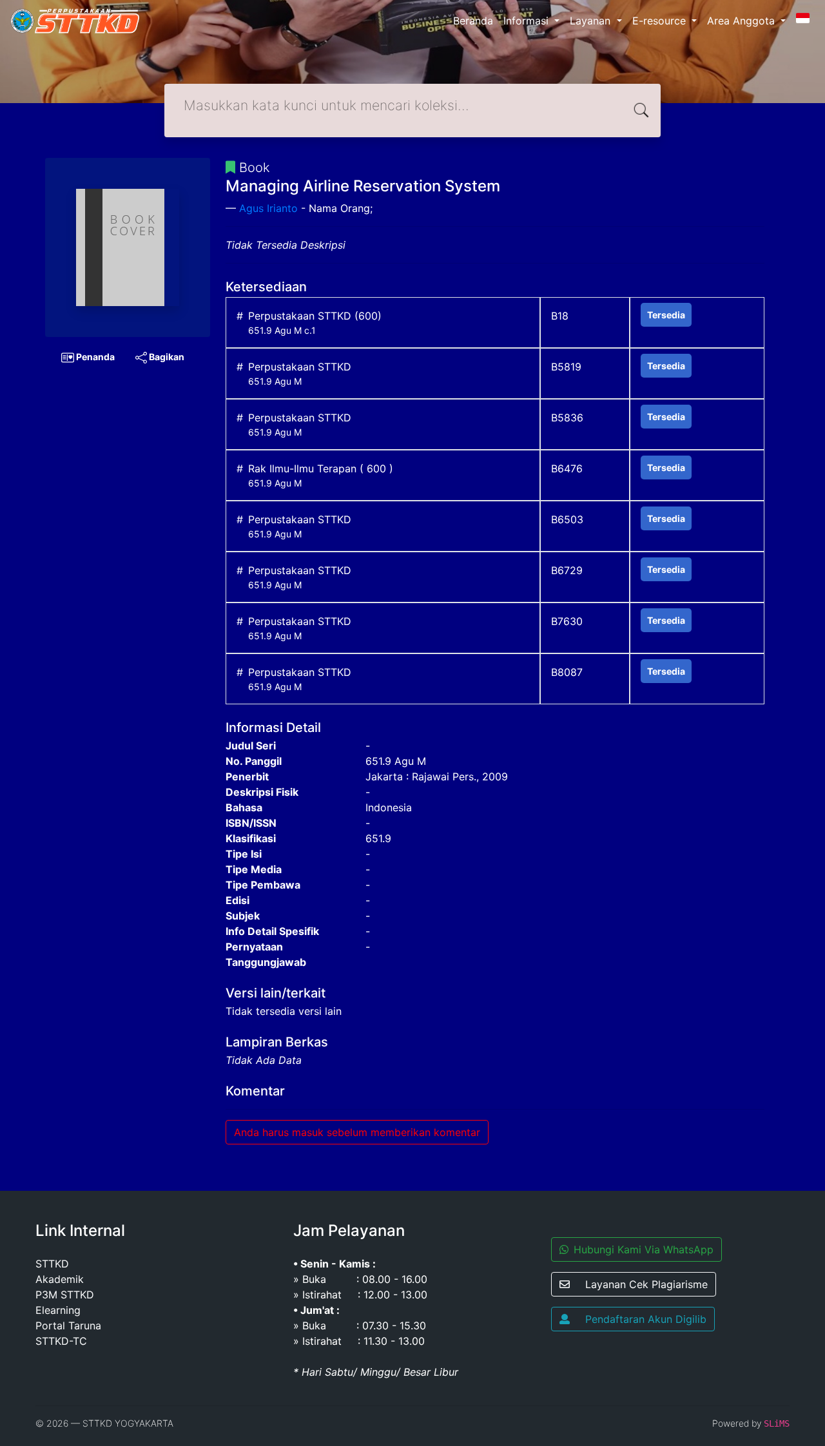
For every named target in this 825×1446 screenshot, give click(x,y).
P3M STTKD (64, 1294)
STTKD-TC (61, 1341)
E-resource (660, 20)
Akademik (59, 1279)
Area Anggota (742, 20)
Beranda (473, 20)
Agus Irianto (268, 208)
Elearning (58, 1310)
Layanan (592, 20)
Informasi (527, 20)
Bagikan (165, 356)
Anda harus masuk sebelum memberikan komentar (357, 1132)
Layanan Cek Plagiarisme (646, 1284)
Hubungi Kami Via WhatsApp (643, 1249)
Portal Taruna (68, 1325)
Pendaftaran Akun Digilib (645, 1319)
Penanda (94, 356)
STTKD (52, 1263)
